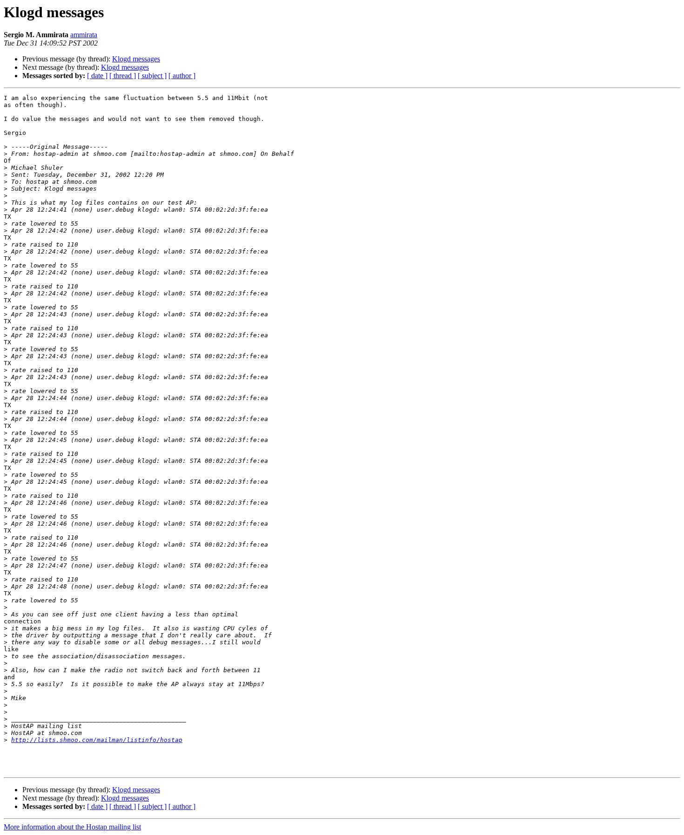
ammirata (83, 35)
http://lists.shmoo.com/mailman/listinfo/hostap (96, 739)
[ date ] (97, 76)
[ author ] (181, 76)
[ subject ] (152, 76)
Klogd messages (136, 59)
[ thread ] (122, 76)
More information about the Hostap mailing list (72, 827)
